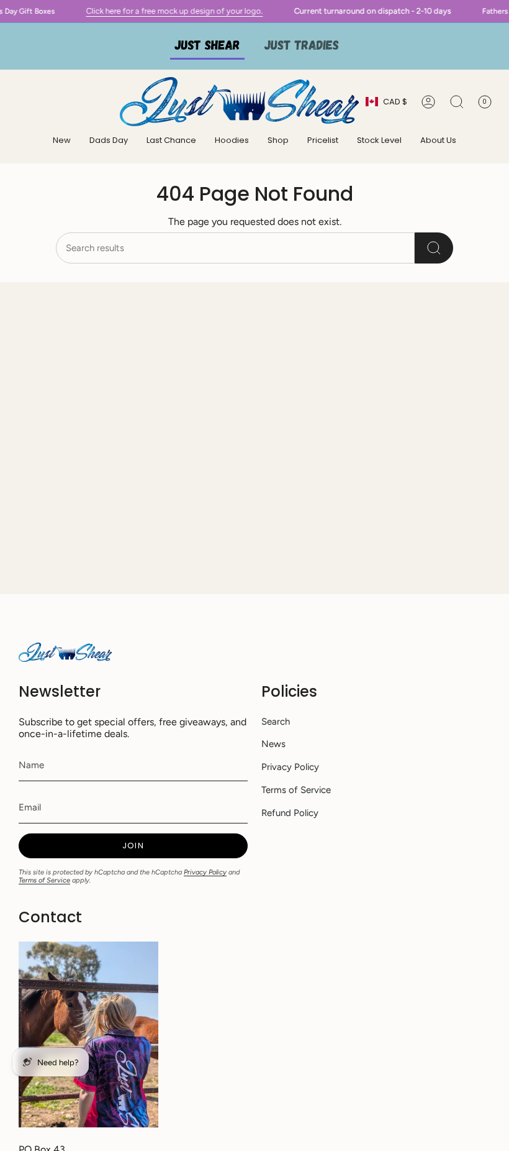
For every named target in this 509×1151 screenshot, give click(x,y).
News (273, 744)
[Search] (434, 248)
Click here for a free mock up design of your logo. (207, 11)
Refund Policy (289, 813)
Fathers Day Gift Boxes (49, 11)
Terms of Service (44, 880)
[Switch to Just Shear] (207, 46)
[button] (231, 141)
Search (275, 721)
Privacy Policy (205, 872)
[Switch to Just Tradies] (301, 46)
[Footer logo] (65, 652)
